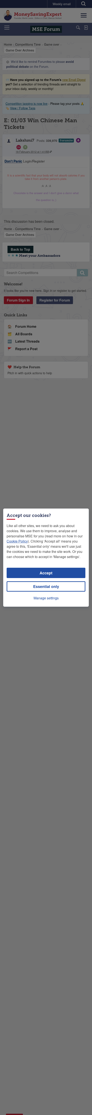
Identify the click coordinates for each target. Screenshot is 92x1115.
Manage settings (46, 597)
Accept (46, 573)
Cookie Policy (17, 541)
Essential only (46, 586)
